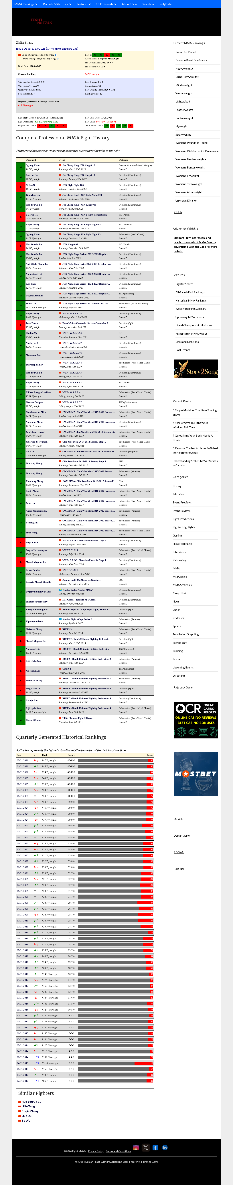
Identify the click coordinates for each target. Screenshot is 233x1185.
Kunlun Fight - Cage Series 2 (77, 619)
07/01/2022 (22, 855)
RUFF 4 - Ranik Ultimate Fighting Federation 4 (86, 708)
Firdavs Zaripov (34, 402)
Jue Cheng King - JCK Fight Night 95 (81, 224)
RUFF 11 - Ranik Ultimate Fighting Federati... (85, 649)
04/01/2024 (22, 813)
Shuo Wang (31, 532)
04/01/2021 (22, 885)
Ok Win (178, 818)
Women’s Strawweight (188, 184)
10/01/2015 (22, 1015)
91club (178, 212)
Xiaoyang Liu (33, 649)
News (176, 601)
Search (147, 4)
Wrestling (179, 675)
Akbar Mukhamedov (36, 510)
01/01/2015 (22, 1033)
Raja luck (179, 868)
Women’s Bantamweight (190, 167)
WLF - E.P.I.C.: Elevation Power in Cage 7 (84, 540)
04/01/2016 (22, 1003)
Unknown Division (186, 200)
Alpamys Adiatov (35, 621)
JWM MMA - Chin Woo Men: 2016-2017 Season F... (88, 481)
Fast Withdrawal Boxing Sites (112, 1161)
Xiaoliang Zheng (34, 422)
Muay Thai (179, 593)
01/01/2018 (22, 962)
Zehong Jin (31, 522)
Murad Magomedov (36, 562)
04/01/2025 (22, 790)
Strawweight (183, 134)
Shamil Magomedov (36, 641)
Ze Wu (25, 1120)
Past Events (182, 350)
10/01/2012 (22, 1075)
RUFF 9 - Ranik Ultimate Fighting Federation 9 (86, 659)
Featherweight (184, 109)
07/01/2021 (22, 879)
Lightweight (182, 101)
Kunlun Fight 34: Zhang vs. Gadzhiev (81, 580)
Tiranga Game (151, 1161)
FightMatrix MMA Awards (191, 333)
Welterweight (183, 93)
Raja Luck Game (183, 687)
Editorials (179, 494)
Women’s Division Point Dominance (197, 151)
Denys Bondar (33, 570)
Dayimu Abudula (34, 295)
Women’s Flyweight (187, 175)
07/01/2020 (22, 902)
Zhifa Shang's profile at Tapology (39, 58)
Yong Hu (30, 503)
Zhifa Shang (24, 42)
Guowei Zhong (33, 720)
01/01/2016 (22, 1009)
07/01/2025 (22, 784)
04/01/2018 (22, 956)
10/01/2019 (22, 920)
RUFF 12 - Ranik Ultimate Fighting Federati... (85, 639)
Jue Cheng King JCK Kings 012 (78, 165)
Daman (89, 1161)
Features (82, 4)
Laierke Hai (32, 175)
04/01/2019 (22, 932)
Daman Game (182, 835)
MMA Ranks (180, 576)
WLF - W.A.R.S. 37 (72, 402)
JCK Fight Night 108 (73, 185)
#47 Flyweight (92, 74)
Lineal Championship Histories (193, 325)
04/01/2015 (22, 1027)
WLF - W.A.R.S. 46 (72, 353)
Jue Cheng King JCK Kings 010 (78, 175)
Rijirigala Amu (33, 661)
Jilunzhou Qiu (33, 195)
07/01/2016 (22, 997)
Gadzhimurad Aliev (36, 412)
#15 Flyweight (25, 105)
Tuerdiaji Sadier (34, 364)
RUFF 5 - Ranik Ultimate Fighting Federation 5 (86, 698)
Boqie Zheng (32, 224)
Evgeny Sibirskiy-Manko (39, 591)
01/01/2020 (22, 914)
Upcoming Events (183, 667)
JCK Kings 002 (70, 244)
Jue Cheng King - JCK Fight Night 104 (82, 195)
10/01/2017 (22, 968)
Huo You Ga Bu (34, 204)
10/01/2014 (22, 1039)
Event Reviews (182, 510)
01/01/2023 (22, 843)
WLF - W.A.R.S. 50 (72, 333)
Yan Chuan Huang (35, 432)
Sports (177, 626)
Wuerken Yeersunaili (37, 441)
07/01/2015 (22, 1021)
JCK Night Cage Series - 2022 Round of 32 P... (85, 303)
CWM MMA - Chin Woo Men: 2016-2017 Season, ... (88, 491)
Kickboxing (179, 560)
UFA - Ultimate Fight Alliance (77, 718)
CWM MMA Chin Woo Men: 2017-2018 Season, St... (88, 432)
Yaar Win (136, 1161)
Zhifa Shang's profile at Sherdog (38, 54)
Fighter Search (184, 284)
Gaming (177, 535)
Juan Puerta (32, 323)
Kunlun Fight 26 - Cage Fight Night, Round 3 (85, 609)
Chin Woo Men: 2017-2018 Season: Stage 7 (84, 441)
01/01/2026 (22, 772)
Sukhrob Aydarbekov (37, 601)
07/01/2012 (22, 1081)
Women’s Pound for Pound (191, 142)
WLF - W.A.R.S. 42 (72, 382)
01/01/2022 (22, 867)
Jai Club (79, 1161)
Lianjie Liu (31, 700)
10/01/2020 (22, 896)
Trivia (176, 659)
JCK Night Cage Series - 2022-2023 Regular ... (86, 254)
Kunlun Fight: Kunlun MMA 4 (78, 590)
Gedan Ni (111, 121)
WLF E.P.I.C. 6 (70, 550)
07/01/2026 (22, 760)
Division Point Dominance (191, 60)
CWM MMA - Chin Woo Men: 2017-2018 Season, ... (88, 412)
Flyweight (181, 126)
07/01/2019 (22, 926)
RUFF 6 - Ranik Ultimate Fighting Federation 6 (86, 688)
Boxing (177, 486)
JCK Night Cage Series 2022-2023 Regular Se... (86, 264)
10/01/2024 (22, 802)
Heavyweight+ (184, 68)
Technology (180, 642)
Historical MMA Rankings (191, 300)
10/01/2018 (22, 944)
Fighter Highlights (184, 527)
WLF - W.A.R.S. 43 (72, 372)
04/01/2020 (22, 908)
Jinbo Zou (31, 303)
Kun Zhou (31, 283)
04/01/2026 (22, 766)
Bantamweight (184, 118)
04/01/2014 (22, 1051)
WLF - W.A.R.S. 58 (72, 313)
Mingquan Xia (33, 355)
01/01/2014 (22, 1057)
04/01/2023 (22, 837)
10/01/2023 (22, 825)
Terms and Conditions (118, 1151)
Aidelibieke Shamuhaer (38, 264)
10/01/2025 (22, 778)
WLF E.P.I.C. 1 (70, 570)
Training (178, 650)
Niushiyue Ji (32, 343)
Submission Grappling (186, 634)
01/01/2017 (22, 986)
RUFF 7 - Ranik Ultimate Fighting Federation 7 (86, 678)
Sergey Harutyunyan (36, 550)
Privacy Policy (96, 1151)
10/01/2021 (22, 873)
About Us (128, 4)
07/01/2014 (22, 1045)
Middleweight (183, 85)
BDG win (179, 852)
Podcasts (178, 618)
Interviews (179, 552)
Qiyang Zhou (51, 121)
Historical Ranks (183, 543)
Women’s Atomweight (188, 192)
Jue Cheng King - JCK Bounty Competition (84, 214)
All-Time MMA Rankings (190, 292)
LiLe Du (30, 451)
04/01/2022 (22, 861)
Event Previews (182, 502)
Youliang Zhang (34, 463)
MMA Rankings (24, 4)
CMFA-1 (66, 668)
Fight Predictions (183, 519)
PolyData (165, 4)
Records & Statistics (55, 4)
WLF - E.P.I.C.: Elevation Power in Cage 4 (84, 560)
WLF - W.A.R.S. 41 (72, 392)
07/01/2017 (22, 974)
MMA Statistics (182, 585)
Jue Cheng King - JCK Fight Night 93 (81, 234)
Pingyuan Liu (33, 688)
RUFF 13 (67, 629)
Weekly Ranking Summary (190, 308)
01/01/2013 (22, 1069)
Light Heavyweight (187, 76)
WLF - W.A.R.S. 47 (72, 343)
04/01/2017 (22, 980)
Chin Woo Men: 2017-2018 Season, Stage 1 (84, 461)
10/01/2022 (22, 849)
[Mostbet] (196, 794)
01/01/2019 (22, 938)
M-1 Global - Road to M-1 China (79, 599)
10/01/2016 (22, 992)
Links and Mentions (187, 341)
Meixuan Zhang (34, 629)
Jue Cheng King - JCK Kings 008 (79, 204)
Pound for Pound (185, 52)
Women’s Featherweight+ (190, 159)
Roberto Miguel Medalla (38, 582)
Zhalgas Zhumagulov (37, 609)
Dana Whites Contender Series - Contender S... (86, 323)
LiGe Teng (28, 1106)
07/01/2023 (22, 831)
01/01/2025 (22, 796)
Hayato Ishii (32, 542)
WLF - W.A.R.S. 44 (72, 362)
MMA (176, 568)
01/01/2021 (22, 891)
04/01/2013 (22, 1063)
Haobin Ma (31, 333)
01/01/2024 (22, 819)
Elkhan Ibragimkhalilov (38, 392)
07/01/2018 (22, 950)
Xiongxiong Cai (34, 274)
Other (176, 609)
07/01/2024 (22, 807)
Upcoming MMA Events (189, 317)
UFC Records (104, 4)
